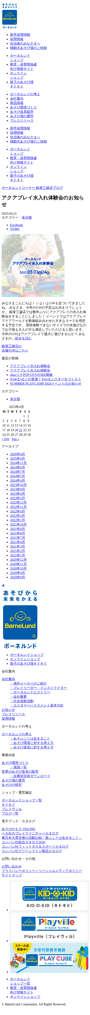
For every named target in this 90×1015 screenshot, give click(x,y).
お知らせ (8, 710)
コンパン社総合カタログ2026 (23, 842)
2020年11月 (18, 564)
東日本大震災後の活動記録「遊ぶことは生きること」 (42, 838)
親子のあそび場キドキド (28, 663)
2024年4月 (17, 480)
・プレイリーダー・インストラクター (38, 688)
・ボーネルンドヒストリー (30, 692)
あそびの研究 (12, 785)
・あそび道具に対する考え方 (32, 747)
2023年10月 (18, 485)
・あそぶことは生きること (30, 738)
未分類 (27, 217)
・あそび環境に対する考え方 (32, 743)
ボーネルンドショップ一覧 (22, 800)
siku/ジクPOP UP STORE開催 (31, 375)
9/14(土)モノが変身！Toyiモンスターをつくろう (45, 379)
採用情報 (16, 39)
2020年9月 (17, 573)
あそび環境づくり (23, 107)
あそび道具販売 (21, 111)
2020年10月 (18, 568)
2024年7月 (17, 471)
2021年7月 (17, 537)
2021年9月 (17, 529)
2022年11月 (18, 507)
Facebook (16, 225)
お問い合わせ (12, 866)
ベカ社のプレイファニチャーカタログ (30, 833)
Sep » (15, 439)
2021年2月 (17, 551)
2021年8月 (17, 533)
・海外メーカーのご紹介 (28, 683)
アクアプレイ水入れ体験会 (30, 366)
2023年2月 (17, 498)
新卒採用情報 (20, 34)
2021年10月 (18, 524)
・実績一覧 (18, 767)
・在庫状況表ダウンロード (30, 776)
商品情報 (16, 103)
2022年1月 (17, 520)
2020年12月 (18, 559)
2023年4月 (17, 493)
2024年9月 (17, 467)
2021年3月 (17, 546)
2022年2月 (17, 515)
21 (20, 430)
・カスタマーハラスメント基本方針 (37, 705)
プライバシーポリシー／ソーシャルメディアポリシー (42, 871)
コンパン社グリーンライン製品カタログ (32, 851)
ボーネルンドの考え (25, 94)
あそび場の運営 (21, 116)
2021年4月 (17, 542)
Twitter (14, 229)
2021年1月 (17, 555)
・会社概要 (18, 696)
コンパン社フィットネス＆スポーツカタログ (35, 846)
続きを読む (23, 338)
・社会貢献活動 (21, 701)
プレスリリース (21, 120)
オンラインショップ (25, 659)
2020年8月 (17, 577)
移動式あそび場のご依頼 (28, 48)
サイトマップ (12, 875)
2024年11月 (18, 463)
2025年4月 (17, 458)
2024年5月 (17, 476)
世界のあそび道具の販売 (20, 771)
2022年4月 (17, 511)
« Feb (5, 439)
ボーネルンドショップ (27, 654)
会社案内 (16, 98)
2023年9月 (17, 489)
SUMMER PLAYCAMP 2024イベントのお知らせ (45, 383)
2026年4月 (17, 454)
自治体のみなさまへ (25, 43)
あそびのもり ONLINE (18, 829)
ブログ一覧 (10, 813)
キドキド (8, 804)
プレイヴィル (12, 809)
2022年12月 (18, 502)
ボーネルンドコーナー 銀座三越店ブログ (32, 188)
